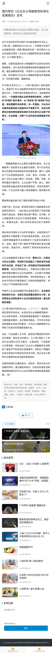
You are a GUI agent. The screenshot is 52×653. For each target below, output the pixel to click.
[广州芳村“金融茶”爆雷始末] (10, 509)
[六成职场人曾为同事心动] (10, 592)
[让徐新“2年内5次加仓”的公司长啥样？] (10, 578)
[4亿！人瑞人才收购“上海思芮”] (10, 467)
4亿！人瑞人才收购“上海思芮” (34, 464)
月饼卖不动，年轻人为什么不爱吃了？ (34, 493)
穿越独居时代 (26, 547)
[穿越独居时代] (10, 550)
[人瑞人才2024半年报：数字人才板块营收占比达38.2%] (10, 537)
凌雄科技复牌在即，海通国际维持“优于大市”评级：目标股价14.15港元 (34, 479)
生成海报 (10, 424)
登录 (5, 624)
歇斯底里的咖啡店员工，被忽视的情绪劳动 (34, 521)
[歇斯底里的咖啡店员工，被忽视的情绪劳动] (10, 523)
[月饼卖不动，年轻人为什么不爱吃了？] (10, 495)
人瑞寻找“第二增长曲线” (31, 561)
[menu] (48, 3)
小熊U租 (9, 407)
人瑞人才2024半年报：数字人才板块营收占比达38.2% (34, 535)
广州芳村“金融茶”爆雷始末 (32, 505)
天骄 (3, 21)
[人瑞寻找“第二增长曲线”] (10, 564)
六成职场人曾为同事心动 (31, 589)
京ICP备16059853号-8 (40, 643)
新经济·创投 (34, 21)
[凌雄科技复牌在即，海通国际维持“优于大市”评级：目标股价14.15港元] (10, 481)
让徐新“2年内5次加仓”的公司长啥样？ (33, 576)
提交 (26, 628)
